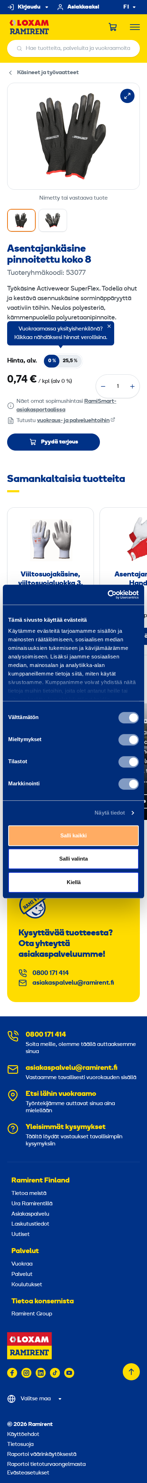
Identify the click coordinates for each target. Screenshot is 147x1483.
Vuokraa (21, 1264)
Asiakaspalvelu (30, 1214)
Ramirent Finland (40, 1180)
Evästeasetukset (28, 1473)
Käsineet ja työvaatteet (48, 73)
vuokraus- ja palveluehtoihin (73, 421)
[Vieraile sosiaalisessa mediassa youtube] (69, 1373)
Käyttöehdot (23, 1434)
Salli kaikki (73, 835)
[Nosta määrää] (132, 386)
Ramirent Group (31, 1314)
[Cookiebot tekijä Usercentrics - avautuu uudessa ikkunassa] (107, 594)
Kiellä (74, 882)
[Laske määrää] (103, 386)
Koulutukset (26, 1285)
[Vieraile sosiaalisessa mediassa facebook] (12, 1373)
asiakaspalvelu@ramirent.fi (73, 983)
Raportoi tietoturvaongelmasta (46, 1464)
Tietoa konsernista (42, 1301)
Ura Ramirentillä (31, 1204)
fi (126, 7)
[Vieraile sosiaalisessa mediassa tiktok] (55, 1373)
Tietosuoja (20, 1444)
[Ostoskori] (113, 27)
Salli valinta (73, 859)
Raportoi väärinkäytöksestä (41, 1454)
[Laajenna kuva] (127, 96)
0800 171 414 (50, 973)
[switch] (128, 739)
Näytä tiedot (110, 813)
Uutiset (20, 1234)
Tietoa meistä (28, 1193)
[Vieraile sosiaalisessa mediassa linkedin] (41, 1373)
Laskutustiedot (30, 1224)
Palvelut (25, 1251)
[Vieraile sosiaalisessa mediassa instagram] (26, 1373)
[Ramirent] (29, 27)
